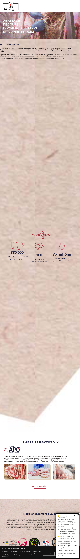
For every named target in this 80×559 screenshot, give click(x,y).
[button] (75, 9)
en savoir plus (40, 486)
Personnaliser (48, 554)
